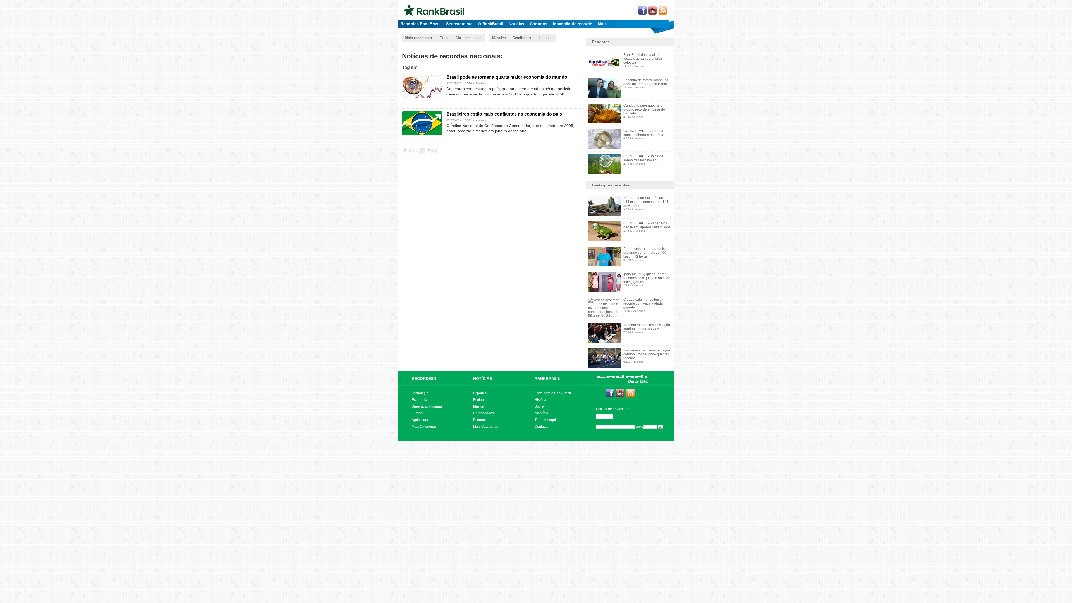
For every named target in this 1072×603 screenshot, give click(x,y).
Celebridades (483, 413)
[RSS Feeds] (663, 10)
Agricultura (420, 420)
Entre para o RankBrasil (553, 393)
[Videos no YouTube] (652, 10)
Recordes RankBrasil (421, 23)
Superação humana (427, 406)
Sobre (539, 406)
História (540, 400)
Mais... (604, 23)
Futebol (417, 413)
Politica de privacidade (613, 409)
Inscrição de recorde (572, 23)
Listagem (546, 38)
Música (478, 406)
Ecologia (480, 400)
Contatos (538, 23)
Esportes (480, 393)
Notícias (516, 23)
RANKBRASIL (547, 378)
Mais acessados (469, 38)
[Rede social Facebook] (642, 10)
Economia (419, 400)
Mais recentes (417, 38)
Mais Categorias (424, 427)
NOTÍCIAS (482, 378)
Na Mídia (541, 413)
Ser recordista (459, 23)
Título (444, 38)
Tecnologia (420, 393)
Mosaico (499, 38)
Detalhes (520, 38)
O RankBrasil (490, 23)
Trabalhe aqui (545, 420)
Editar (607, 416)
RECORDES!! (424, 378)
